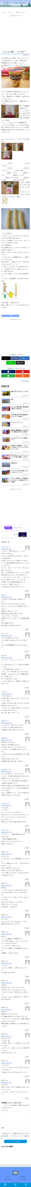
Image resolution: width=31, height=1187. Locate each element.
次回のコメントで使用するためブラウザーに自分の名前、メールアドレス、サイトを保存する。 (15, 1136)
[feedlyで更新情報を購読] (8, 375)
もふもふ (4, 547)
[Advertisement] (15, 32)
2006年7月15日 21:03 (6, 983)
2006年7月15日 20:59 (6, 963)
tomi (2, 595)
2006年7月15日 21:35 (6, 1063)
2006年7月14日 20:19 (6, 694)
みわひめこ (4, 769)
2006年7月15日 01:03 (6, 805)
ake (2, 655)
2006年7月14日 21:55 (6, 771)
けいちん (4, 803)
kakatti (3, 738)
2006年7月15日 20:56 (6, 934)
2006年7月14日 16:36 (6, 597)
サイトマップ (15, 1181)
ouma (3, 720)
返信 (27, 629)
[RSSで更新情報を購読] (23, 375)
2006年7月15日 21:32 (6, 1036)
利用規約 (23, 1177)
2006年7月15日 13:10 (6, 832)
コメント (4, 1110)
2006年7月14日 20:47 (6, 723)
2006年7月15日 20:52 (6, 917)
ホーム (8, 1177)
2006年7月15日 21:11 (6, 1009)
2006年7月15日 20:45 (6, 854)
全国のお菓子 (16, 315)
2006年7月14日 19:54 (6, 657)
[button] (20, 363)
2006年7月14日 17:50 (6, 635)
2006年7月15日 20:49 (6, 885)
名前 (2, 1127)
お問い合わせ (8, 1179)
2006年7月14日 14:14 (6, 549)
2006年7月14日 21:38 (6, 740)
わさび (3, 830)
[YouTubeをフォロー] (23, 371)
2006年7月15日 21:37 (6, 1082)
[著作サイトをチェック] (8, 371)
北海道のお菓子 (6, 315)
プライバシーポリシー (23, 1179)
